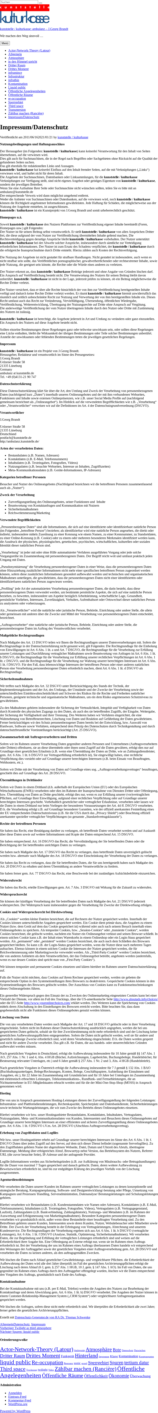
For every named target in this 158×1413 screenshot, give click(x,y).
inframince (15, 72)
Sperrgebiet (15, 102)
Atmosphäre (16, 58)
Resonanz (68, 1363)
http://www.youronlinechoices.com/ (47, 1003)
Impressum (38, 1324)
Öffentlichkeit (96, 1376)
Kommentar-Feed (19, 1400)
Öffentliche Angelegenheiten (26, 91)
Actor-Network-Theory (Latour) (29, 50)
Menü (5, 43)
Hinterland (86, 1356)
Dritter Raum (16, 65)
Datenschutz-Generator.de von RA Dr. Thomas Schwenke (52, 1317)
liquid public (15, 1362)
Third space (15, 106)
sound (84, 1363)
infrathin (13, 80)
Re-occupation (47, 1362)
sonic (77, 1363)
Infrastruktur (16, 76)
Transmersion (17, 109)
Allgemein (15, 54)
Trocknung (31, 1370)
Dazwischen (139, 1350)
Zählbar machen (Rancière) (26, 113)
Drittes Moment (18, 69)
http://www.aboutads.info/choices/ (136, 999)
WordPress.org (17, 1404)
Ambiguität (79, 1350)
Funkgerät (67, 1356)
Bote (117, 1349)
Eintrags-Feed (17, 1396)
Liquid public (17, 87)
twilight (43, 1369)
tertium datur (136, 1362)
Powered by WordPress (15, 1411)
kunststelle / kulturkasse (73, 137)
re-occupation (17, 98)
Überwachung (140, 1376)
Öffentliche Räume (20, 95)
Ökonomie (119, 1375)
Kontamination (18, 83)
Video (51, 1370)
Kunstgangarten (146, 1356)
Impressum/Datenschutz (23, 117)
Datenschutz (22, 1324)
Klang (114, 1356)
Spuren (116, 1362)
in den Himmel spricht (22, 61)
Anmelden (15, 1393)
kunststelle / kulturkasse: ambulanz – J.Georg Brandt (34, 29)
